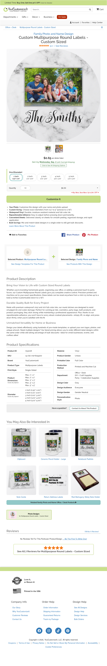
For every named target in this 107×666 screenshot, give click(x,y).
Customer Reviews (20, 615)
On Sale (62, 17)
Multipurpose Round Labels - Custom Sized (43, 259)
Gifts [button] (24, 17)
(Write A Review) (92, 532)
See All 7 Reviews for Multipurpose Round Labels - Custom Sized (53, 551)
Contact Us (17, 619)
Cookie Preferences (53, 646)
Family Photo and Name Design (53, 33)
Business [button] (48, 17)
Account (75, 22)
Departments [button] (10, 17)
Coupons (12, 643)
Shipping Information (51, 611)
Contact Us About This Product (84, 408)
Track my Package (51, 619)
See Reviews (59, 46)
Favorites (86, 22)
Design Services (80, 615)
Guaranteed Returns (51, 615)
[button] (99, 9)
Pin (92, 234)
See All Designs (80, 607)
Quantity (12, 188)
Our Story (16, 607)
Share (73, 234)
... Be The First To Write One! (75, 539)
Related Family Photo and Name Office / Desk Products (53, 502)
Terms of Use (24, 643)
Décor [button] (35, 17)
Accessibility (93, 643)
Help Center (97, 22)
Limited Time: (28, 3)
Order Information (50, 607)
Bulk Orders (79, 619)
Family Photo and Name (87, 259)
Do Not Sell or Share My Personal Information (66, 643)
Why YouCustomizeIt (20, 611)
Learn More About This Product (22, 226)
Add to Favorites (18, 234)
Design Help (79, 611)
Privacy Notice (38, 643)
